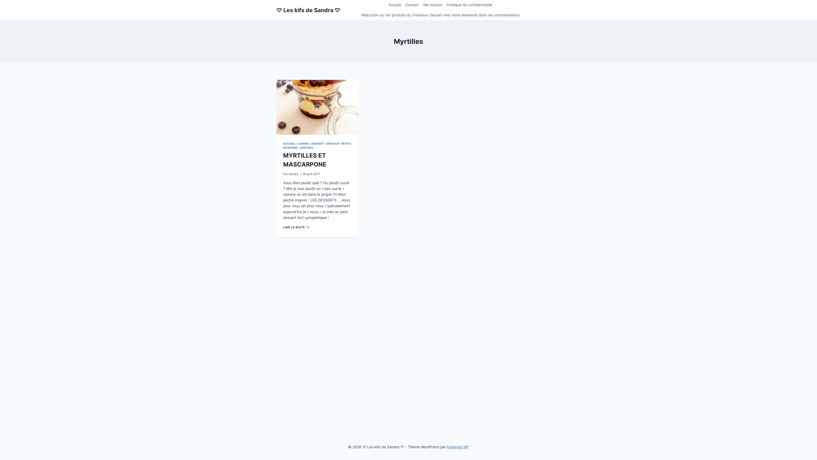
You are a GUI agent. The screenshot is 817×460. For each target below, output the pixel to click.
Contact (412, 5)
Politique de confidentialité (469, 5)
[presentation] (317, 107)
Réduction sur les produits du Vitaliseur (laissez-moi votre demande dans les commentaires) (440, 15)
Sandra (293, 174)
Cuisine (303, 143)
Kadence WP (458, 447)
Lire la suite (296, 227)
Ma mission (433, 5)
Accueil (395, 5)
